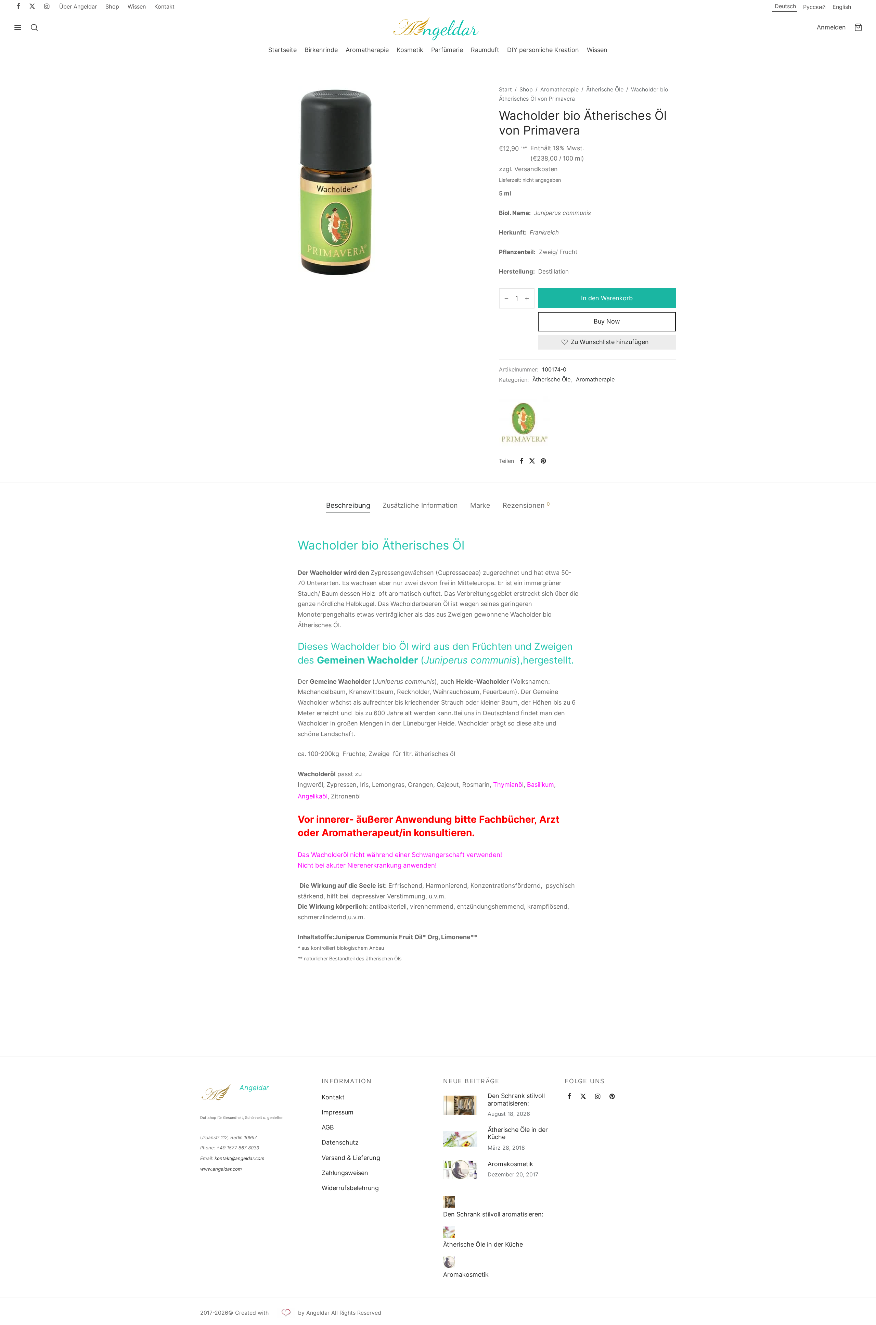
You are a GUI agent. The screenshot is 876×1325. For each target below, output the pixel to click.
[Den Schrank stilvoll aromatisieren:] (449, 1202)
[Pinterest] (543, 461)
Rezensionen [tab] (526, 505)
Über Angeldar (78, 6)
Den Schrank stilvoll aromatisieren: (516, 1099)
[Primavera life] (524, 422)
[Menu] (18, 27)
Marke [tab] (480, 505)
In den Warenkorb (607, 298)
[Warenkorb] (858, 27)
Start (505, 89)
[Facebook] (18, 6)
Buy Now (607, 321)
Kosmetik (410, 49)
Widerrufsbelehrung (350, 1187)
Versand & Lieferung (351, 1157)
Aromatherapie (367, 49)
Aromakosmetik (510, 1164)
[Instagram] (46, 6)
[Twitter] (583, 1096)
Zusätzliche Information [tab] (420, 505)
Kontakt (164, 6)
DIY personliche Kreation (543, 49)
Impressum (337, 1112)
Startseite (282, 49)
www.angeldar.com (221, 1169)
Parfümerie (447, 49)
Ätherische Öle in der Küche (518, 1133)
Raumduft (485, 49)
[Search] (34, 27)
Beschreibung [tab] (348, 505)
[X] (32, 6)
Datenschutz (340, 1142)
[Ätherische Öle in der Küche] (449, 1232)
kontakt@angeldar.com (240, 1158)
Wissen (137, 6)
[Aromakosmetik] (449, 1262)
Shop (112, 6)
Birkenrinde (321, 49)
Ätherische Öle (604, 89)
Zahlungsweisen (345, 1172)
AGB (328, 1127)
